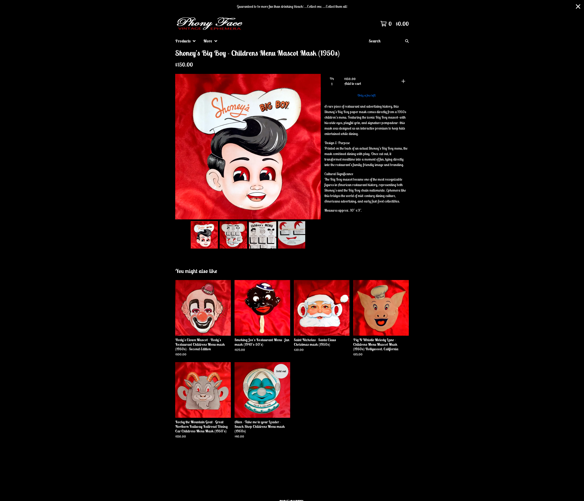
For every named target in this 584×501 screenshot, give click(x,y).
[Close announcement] (578, 6)
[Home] (210, 23)
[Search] (407, 41)
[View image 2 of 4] (233, 235)
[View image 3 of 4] (262, 235)
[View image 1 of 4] (204, 235)
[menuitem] (185, 41)
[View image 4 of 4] (291, 235)
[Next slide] (314, 146)
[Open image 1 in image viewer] (248, 146)
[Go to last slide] (181, 146)
